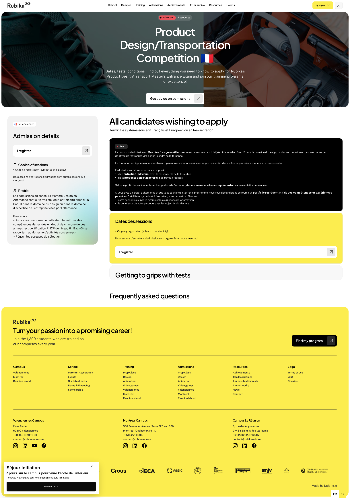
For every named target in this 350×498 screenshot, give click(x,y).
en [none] (343, 494)
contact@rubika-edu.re (247, 439)
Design (127, 376)
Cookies (293, 381)
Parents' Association (80, 372)
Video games (131, 385)
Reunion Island (22, 381)
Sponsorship (75, 389)
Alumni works (241, 385)
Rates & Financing (79, 385)
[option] (335, 494)
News (236, 389)
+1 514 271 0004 (133, 435)
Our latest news (77, 381)
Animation (129, 381)
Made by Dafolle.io (324, 485)
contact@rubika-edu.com (28, 439)
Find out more (51, 486)
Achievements (241, 372)
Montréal (18, 376)
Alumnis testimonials (245, 381)
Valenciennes (21, 372)
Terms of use (295, 372)
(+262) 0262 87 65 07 (246, 435)
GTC (290, 376)
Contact (238, 394)
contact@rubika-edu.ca (137, 439)
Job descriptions (242, 376)
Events (72, 376)
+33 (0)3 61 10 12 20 (25, 435)
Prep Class (129, 372)
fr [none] (335, 494)
